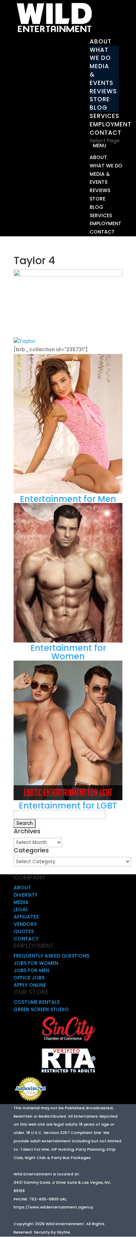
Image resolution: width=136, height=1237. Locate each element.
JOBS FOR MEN (31, 970)
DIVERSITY (26, 894)
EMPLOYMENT (110, 124)
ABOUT (101, 41)
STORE (100, 99)
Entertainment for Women (68, 652)
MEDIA (21, 902)
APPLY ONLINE (30, 985)
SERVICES (104, 116)
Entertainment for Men (68, 499)
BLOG (98, 107)
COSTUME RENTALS (37, 1002)
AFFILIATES (26, 916)
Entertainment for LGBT (68, 805)
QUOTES (24, 931)
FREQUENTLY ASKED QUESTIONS (51, 955)
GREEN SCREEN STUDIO (41, 1009)
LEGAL (21, 909)
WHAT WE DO (100, 54)
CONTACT (105, 132)
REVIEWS (103, 91)
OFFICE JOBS (29, 977)
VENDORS (25, 924)
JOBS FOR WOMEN (36, 963)
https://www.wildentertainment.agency (53, 1207)
